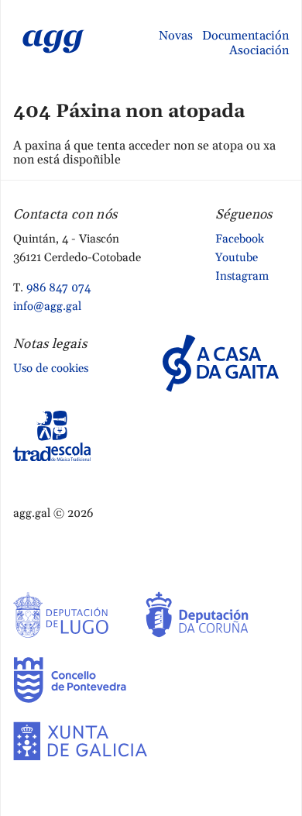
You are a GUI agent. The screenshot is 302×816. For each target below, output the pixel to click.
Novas (176, 35)
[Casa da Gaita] (221, 362)
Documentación (245, 35)
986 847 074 (58, 288)
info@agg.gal (47, 306)
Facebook (239, 239)
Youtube (236, 257)
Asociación (259, 50)
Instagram (242, 276)
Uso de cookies (50, 368)
